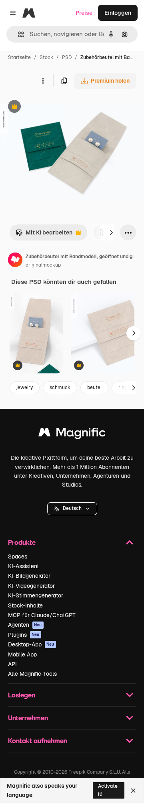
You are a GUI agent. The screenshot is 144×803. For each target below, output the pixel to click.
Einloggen (117, 12)
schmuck (60, 387)
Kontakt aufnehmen (37, 740)
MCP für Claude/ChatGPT (42, 615)
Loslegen (21, 695)
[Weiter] (111, 232)
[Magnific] (72, 434)
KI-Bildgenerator (29, 575)
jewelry (24, 387)
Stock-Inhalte (25, 605)
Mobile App (22, 654)
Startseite (19, 57)
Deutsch (72, 508)
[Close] (133, 790)
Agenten (25, 624)
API (12, 664)
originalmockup (43, 265)
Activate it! (108, 790)
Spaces (17, 556)
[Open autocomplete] (18, 34)
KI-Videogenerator (31, 585)
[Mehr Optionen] (43, 81)
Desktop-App (31, 644)
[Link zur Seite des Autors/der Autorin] (15, 261)
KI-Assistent (23, 566)
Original (51, 107)
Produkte (22, 542)
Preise (84, 12)
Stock (46, 57)
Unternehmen (28, 717)
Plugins (24, 634)
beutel (94, 387)
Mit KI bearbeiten (44, 234)
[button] (72, 508)
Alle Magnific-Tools (32, 673)
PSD (67, 57)
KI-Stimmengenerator (35, 595)
